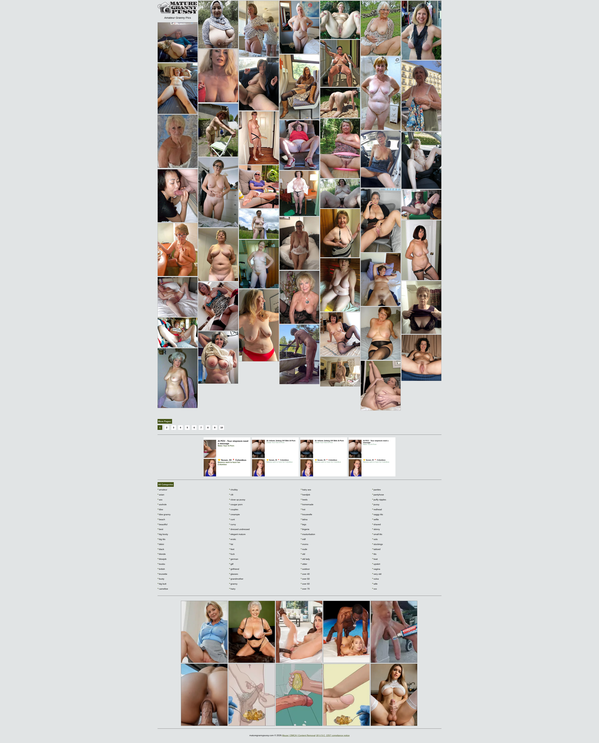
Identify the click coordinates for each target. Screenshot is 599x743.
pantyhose (378, 494)
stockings (377, 544)
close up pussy (237, 499)
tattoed (376, 549)
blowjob (162, 559)
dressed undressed (239, 529)
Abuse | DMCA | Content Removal (298, 735)
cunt (232, 519)
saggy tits (377, 514)
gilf (231, 564)
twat (375, 559)
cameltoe (163, 589)
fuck (232, 554)
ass (160, 499)
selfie (375, 519)
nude (304, 549)
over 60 (305, 584)
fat (231, 544)
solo (375, 539)
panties (376, 489)
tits (374, 554)
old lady (305, 559)
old (303, 554)
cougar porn (236, 504)
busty (161, 579)
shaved (376, 524)
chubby (233, 489)
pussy (375, 504)
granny (233, 584)
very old (376, 574)
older (304, 564)
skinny (376, 529)
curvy (232, 524)
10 (221, 427)
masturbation (308, 534)
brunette (162, 574)
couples (233, 509)
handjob (305, 494)
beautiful (162, 524)
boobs (161, 564)
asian (161, 494)
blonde (162, 554)
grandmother (236, 579)
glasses (233, 574)
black (161, 549)
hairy (232, 589)
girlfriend (234, 569)
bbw (160, 509)
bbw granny (164, 514)
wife (374, 584)
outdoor (305, 569)
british (161, 569)
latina (304, 519)
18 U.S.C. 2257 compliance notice (333, 735)
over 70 (305, 589)
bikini (161, 544)
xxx (374, 589)
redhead (377, 509)
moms (304, 544)
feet (231, 549)
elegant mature (237, 534)
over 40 (305, 574)
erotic (232, 539)
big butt (162, 584)
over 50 (305, 579)
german (233, 559)
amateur (162, 489)
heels (304, 499)
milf (303, 539)
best (160, 529)
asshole (162, 504)
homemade (307, 504)
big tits (161, 539)
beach (161, 519)
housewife (306, 514)
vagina (376, 569)
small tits (377, 534)
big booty (163, 534)
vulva (375, 579)
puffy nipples (379, 499)
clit (231, 494)
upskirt (376, 564)
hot (303, 509)
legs (303, 524)
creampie (234, 514)
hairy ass (306, 489)
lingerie (305, 529)
